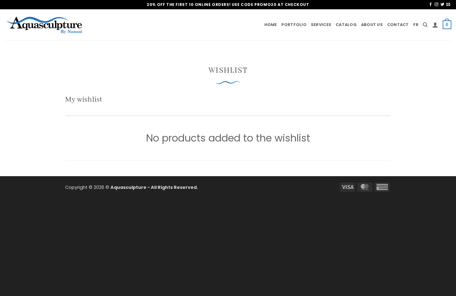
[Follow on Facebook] (430, 4)
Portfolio (293, 24)
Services (321, 24)
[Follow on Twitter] (442, 4)
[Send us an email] (448, 4)
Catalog (346, 24)
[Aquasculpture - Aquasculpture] (45, 25)
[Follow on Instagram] (436, 4)
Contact (398, 24)
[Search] (425, 25)
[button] (435, 25)
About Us (372, 24)
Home (270, 24)
